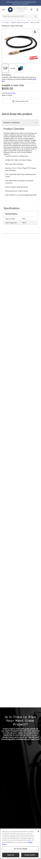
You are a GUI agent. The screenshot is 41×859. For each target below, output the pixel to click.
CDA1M (9, 95)
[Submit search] (35, 16)
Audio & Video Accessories (20, 22)
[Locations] (31, 9)
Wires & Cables (36, 22)
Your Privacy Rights (20, 849)
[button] (3, 9)
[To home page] (17, 9)
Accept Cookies (29, 855)
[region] (20, 843)
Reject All (11, 855)
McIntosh (13, 93)
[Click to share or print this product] (34, 31)
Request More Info (21, 101)
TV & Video (5, 22)
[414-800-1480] (37, 9)
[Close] (38, 831)
